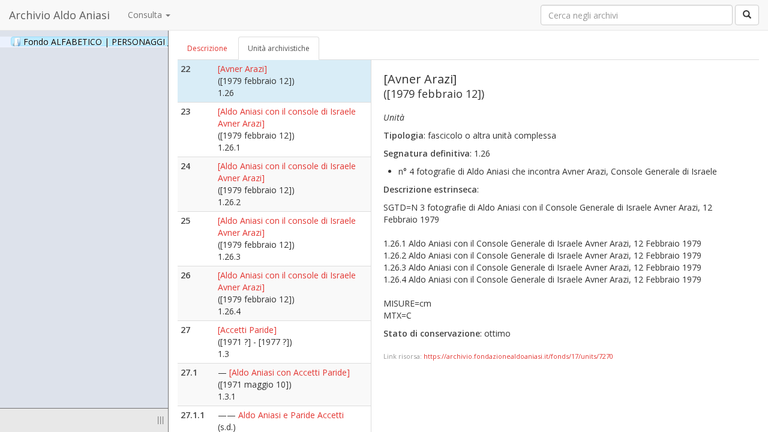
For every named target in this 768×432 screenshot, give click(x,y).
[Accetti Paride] (247, 329)
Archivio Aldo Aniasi (59, 15)
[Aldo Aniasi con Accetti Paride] (289, 372)
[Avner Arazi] (242, 68)
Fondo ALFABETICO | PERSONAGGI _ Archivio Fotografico (151, 41)
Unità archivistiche (279, 48)
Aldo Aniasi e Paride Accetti (291, 415)
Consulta (146, 14)
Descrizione (207, 48)
